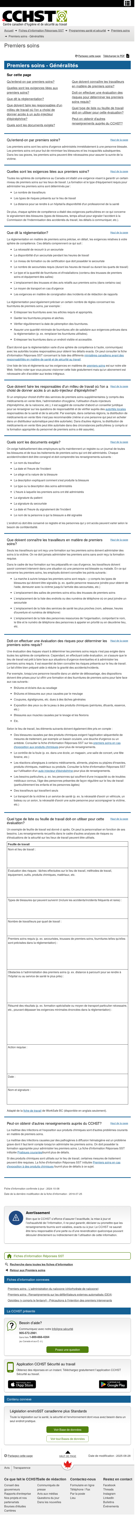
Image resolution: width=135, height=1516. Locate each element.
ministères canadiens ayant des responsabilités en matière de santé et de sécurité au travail (65, 357)
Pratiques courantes (29, 1152)
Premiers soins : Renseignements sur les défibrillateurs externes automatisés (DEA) (60, 1294)
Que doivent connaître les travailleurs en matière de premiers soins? (98, 83)
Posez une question (67, 1350)
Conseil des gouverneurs (12, 1487)
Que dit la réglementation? (25, 98)
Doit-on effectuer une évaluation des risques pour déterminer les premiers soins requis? (97, 97)
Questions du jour (48, 1498)
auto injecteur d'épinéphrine (55, 771)
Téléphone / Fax (80, 1489)
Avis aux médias (47, 1494)
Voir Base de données (67, 1430)
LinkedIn (108, 1498)
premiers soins (96, 365)
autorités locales (115, 409)
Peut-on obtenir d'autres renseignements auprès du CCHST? (97, 120)
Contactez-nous (83, 1479)
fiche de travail (32, 1111)
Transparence (21, 1468)
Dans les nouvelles (49, 1502)
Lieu (73, 1498)
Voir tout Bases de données (67, 1439)
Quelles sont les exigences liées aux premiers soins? (32, 90)
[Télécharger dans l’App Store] (22, 1384)
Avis (7, 1468)
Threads (108, 1489)
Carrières (10, 1510)
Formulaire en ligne (82, 1485)
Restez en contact (117, 1479)
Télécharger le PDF (114, 56)
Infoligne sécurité (62, 1329)
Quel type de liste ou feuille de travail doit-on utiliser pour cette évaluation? (98, 110)
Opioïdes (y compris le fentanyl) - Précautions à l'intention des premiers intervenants (60, 1300)
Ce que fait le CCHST (21, 1479)
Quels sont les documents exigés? (31, 125)
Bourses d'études (15, 1506)
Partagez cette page (89, 56)
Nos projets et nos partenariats (15, 1500)
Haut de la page (119, 139)
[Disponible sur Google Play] (113, 1384)
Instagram (109, 1494)
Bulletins (108, 1502)
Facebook (109, 1485)
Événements (111, 1506)
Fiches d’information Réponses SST (39, 1255)
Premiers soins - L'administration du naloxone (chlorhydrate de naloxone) (53, 1289)
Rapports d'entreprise (17, 1494)
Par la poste (77, 1494)
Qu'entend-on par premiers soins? (30, 81)
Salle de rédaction (51, 1479)
